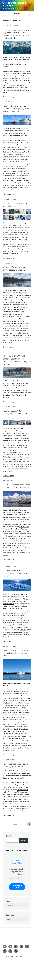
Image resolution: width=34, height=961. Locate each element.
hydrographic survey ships (16, 133)
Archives (9, 901)
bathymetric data (8, 157)
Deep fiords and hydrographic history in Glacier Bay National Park (16, 653)
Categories (10, 915)
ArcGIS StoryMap (25, 183)
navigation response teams (11, 302)
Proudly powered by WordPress (13, 956)
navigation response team (11, 135)
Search (8, 836)
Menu (18, 13)
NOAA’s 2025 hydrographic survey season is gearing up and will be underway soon (17, 108)
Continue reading (8, 97)
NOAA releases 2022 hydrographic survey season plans (15, 573)
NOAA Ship (18, 510)
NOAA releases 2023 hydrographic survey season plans (15, 413)
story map (23, 630)
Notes (19, 771)
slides (26, 771)
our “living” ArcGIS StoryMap (22, 464)
